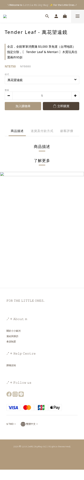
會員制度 (11, 341)
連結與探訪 (12, 336)
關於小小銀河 (13, 330)
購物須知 (11, 365)
